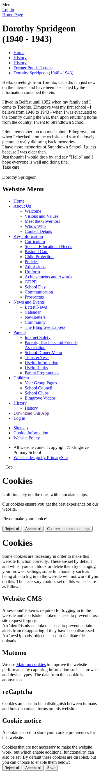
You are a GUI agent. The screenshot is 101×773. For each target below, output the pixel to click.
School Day (35, 287)
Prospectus (34, 297)
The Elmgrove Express (45, 327)
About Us (22, 206)
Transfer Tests (37, 357)
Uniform (32, 271)
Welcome (33, 211)
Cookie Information (30, 432)
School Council (38, 388)
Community (35, 322)
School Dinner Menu (43, 352)
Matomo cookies (31, 664)
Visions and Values (41, 216)
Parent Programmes (42, 372)
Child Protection (39, 256)
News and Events (29, 302)
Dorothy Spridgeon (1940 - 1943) (43, 72)
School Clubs (37, 393)
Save (51, 768)
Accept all (33, 529)
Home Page (12, 14)
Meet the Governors (42, 221)
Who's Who (35, 226)
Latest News (36, 307)
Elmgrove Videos (40, 398)
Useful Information (41, 362)
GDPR (31, 281)
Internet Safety (37, 337)
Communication (39, 292)
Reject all (12, 529)
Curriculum (35, 241)
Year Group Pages (41, 382)
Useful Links (36, 367)
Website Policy (26, 437)
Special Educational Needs (48, 246)
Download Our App (31, 413)
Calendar (33, 312)
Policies (31, 261)
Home (18, 52)
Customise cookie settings (68, 529)
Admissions (35, 266)
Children (21, 377)
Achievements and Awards (48, 276)
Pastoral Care (36, 251)
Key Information (28, 236)
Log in (8, 9)
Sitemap (20, 427)
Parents (19, 332)
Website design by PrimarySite (40, 457)
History (20, 57)
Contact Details (38, 231)
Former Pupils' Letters (32, 67)
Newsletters (35, 317)
